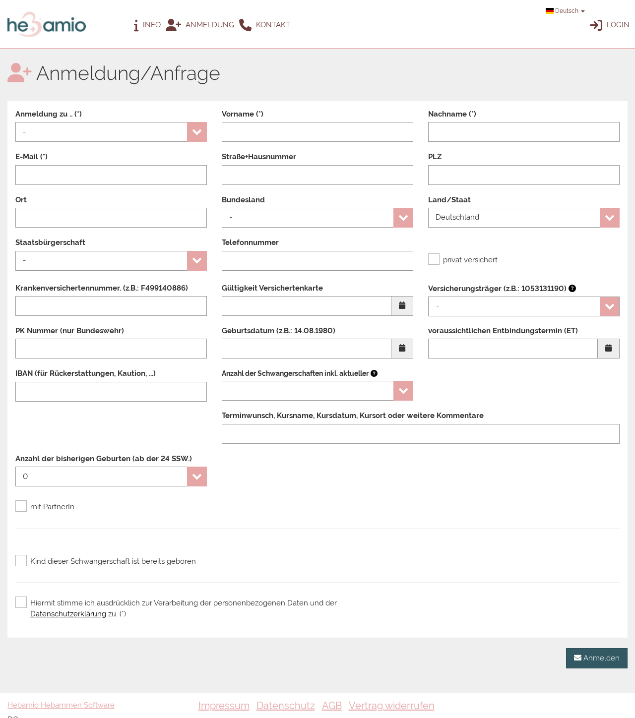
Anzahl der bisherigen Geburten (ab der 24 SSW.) (103, 458)
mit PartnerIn (52, 506)
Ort (21, 199)
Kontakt (272, 24)
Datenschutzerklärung (68, 613)
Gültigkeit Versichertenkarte (272, 288)
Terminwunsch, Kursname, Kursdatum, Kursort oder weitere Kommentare (353, 415)
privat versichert (470, 259)
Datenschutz (285, 706)
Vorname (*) (242, 114)
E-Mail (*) (31, 156)
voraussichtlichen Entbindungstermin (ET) (503, 330)
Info (151, 24)
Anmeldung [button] (209, 24)
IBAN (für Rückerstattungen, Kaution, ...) (85, 373)
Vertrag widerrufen (392, 706)
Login (617, 24)
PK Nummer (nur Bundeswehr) (69, 330)
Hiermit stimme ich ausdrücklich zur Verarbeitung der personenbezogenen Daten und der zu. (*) (183, 608)
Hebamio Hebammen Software (61, 705)
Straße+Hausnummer (259, 156)
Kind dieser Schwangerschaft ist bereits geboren (113, 561)
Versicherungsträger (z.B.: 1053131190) (498, 288)
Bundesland (243, 199)
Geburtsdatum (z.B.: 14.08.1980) (278, 330)
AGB (332, 706)
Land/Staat (449, 199)
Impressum (224, 706)
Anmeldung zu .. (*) (48, 114)
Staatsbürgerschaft (50, 242)
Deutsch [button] (567, 10)
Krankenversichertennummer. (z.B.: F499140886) (101, 288)
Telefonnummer (250, 242)
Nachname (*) (452, 114)
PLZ (435, 156)
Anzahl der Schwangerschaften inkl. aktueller (295, 373)
